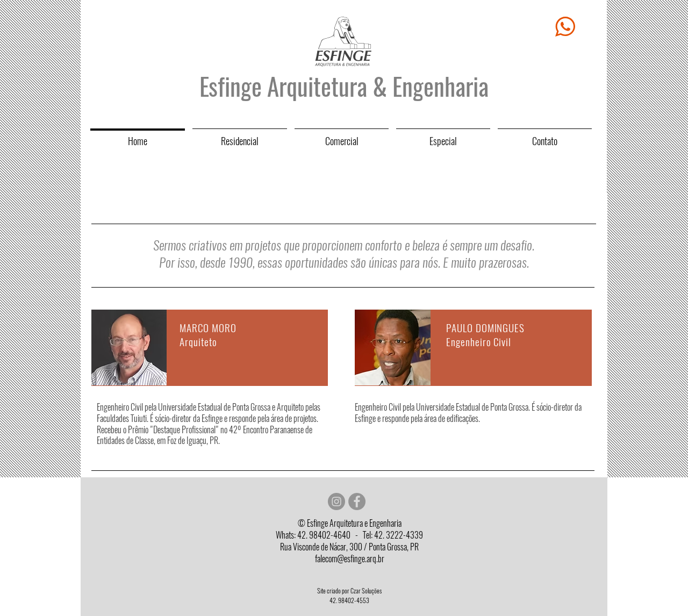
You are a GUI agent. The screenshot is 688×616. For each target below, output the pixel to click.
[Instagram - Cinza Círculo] (336, 501)
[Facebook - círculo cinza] (357, 501)
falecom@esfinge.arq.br (349, 558)
